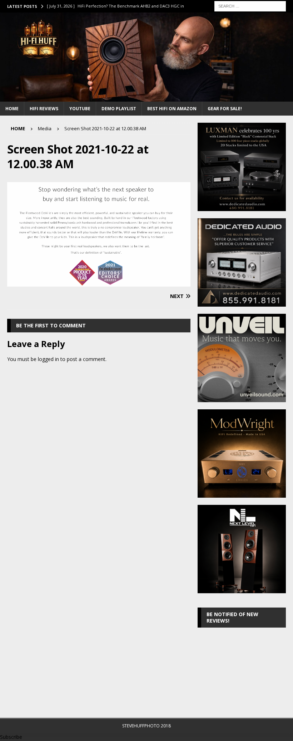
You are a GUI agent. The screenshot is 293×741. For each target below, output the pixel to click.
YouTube (79, 109)
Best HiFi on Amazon (172, 109)
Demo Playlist (118, 109)
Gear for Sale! (225, 109)
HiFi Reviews (44, 109)
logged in (48, 359)
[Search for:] (250, 5)
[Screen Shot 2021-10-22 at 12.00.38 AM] (98, 282)
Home (12, 109)
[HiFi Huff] (146, 97)
